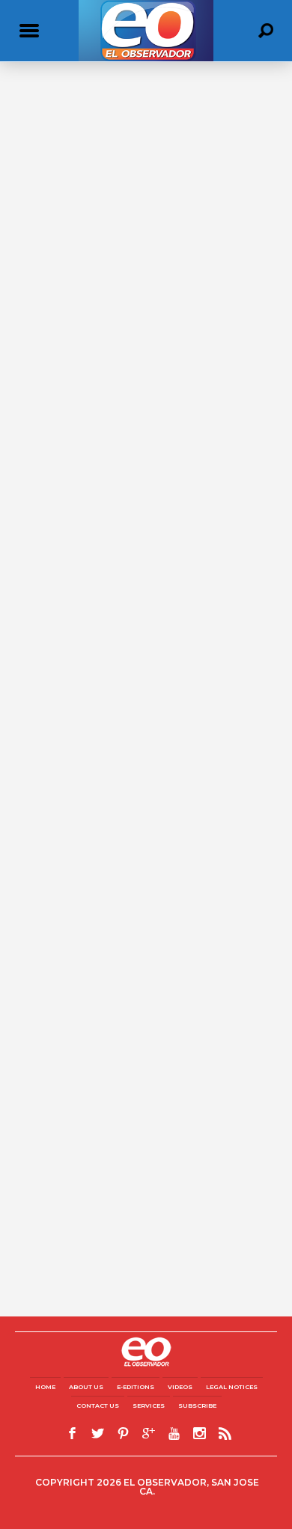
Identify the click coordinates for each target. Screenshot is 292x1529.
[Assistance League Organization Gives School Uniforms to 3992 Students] (146, 203)
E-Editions (135, 1387)
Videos (180, 1387)
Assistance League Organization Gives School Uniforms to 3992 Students (132, 301)
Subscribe (197, 1405)
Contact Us (97, 1405)
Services (149, 1405)
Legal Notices (232, 1387)
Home (45, 1387)
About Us (86, 1387)
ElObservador (44, 324)
